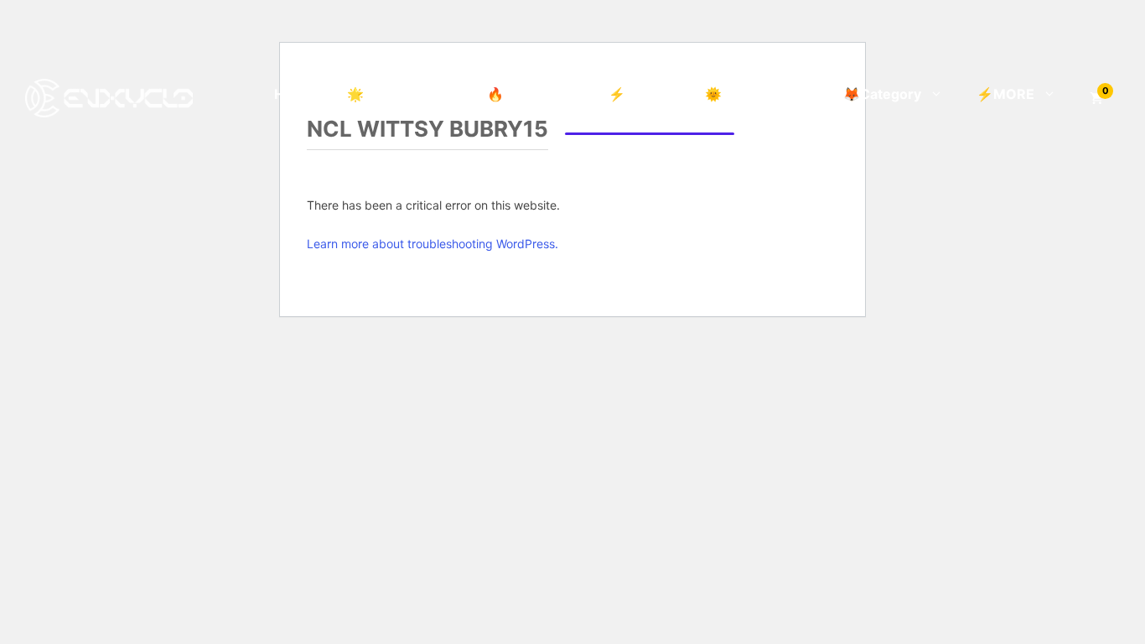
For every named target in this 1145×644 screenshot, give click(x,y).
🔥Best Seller (531, 94)
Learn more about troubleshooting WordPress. (432, 243)
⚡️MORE (1005, 94)
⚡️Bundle (640, 94)
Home (293, 94)
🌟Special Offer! (400, 94)
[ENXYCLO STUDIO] (109, 96)
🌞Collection (746, 94)
